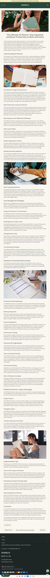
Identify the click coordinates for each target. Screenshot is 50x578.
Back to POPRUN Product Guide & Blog (25, 530)
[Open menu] (2, 5)
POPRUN (11, 569)
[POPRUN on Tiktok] (8, 556)
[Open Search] (4, 5)
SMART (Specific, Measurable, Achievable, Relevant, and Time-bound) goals (26, 240)
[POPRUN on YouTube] (10, 556)
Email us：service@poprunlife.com (11, 548)
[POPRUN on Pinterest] (4, 556)
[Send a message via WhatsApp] (47, 571)
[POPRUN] (25, 5)
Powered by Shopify (19, 569)
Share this (8, 525)
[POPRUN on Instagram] (6, 556)
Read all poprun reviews (7, 561)
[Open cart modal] (47, 5)
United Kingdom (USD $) (8, 566)
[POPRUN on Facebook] (2, 556)
